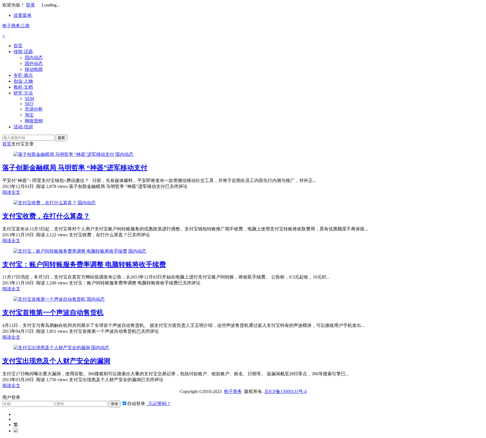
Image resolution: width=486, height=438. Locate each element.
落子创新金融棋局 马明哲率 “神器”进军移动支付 (74, 167)
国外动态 (34, 63)
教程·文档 (23, 87)
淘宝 (29, 115)
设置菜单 (23, 15)
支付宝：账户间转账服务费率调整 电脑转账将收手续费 (84, 264)
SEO (29, 103)
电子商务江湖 (15, 25)
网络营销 (34, 120)
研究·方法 (23, 93)
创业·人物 (23, 81)
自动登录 (136, 403)
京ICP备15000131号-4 (285, 391)
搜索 (61, 138)
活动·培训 (23, 126)
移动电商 (34, 69)
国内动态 (34, 57)
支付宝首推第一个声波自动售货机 (53, 312)
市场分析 (34, 109)
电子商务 (233, 391)
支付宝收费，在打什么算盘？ (46, 216)
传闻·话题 (23, 51)
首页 (18, 45)
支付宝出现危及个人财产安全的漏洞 (56, 361)
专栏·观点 (23, 75)
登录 (30, 5)
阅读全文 (11, 192)
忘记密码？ (158, 403)
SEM (29, 98)
